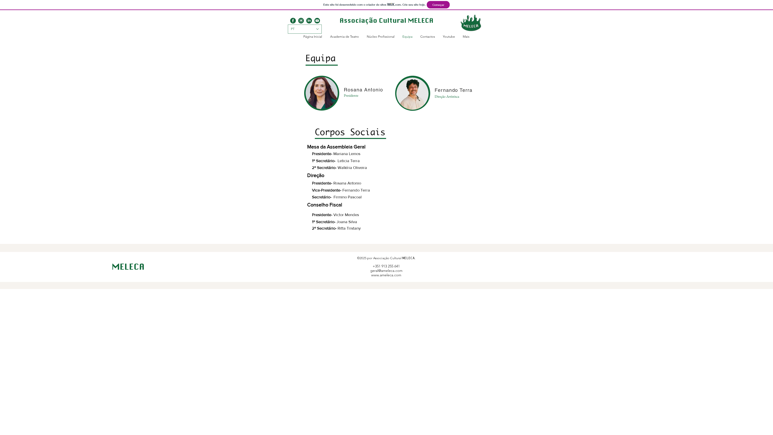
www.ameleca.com (386, 275)
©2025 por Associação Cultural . (386, 258)
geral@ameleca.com (386, 270)
